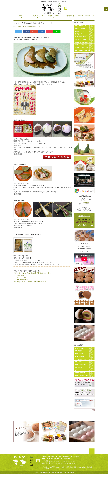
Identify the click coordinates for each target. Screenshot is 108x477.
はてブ (41, 31)
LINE (57, 31)
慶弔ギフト (78, 370)
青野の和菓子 (78, 351)
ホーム (21, 16)
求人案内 (46, 468)
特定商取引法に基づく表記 (57, 467)
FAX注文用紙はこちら (84, 225)
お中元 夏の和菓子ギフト (81, 25)
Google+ (34, 31)
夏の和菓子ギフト (79, 34)
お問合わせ (70, 16)
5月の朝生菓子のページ (21, 279)
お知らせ (20, 26)
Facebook (26, 31)
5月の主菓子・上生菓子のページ (23, 277)
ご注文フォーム (84, 216)
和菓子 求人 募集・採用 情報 (82, 50)
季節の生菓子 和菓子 (80, 39)
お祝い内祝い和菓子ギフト (81, 42)
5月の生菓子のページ (20, 275)
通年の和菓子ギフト (80, 28)
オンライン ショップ (86, 16)
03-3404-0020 (86, 202)
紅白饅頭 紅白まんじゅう (81, 47)
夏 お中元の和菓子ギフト (81, 348)
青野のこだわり (54, 16)
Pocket (49, 31)
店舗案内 (45, 467)
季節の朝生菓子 (79, 367)
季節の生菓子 (78, 361)
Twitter (19, 31)
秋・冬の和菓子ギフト (80, 36)
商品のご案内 (38, 16)
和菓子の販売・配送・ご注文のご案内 (75, 467)
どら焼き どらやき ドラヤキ (82, 45)
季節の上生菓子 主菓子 (80, 364)
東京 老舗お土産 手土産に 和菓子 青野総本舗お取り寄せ (30, 282)
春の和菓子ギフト (79, 31)
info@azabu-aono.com (86, 204)
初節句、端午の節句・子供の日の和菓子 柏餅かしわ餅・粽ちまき (33, 273)
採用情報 (89, 467)
